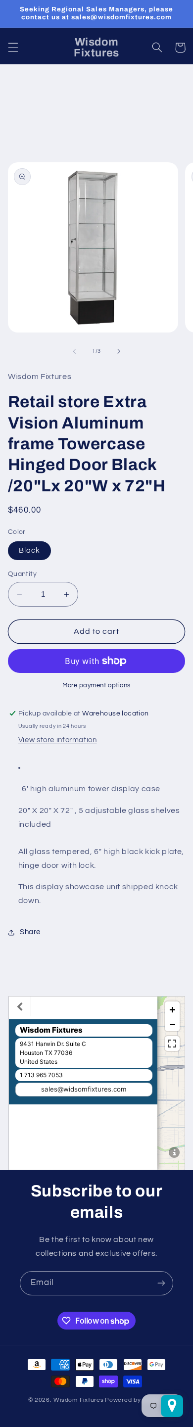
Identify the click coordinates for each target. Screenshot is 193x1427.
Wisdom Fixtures (78, 1400)
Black (29, 550)
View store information (57, 740)
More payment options (96, 685)
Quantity (22, 574)
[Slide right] (119, 351)
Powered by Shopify (135, 1400)
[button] (12, 47)
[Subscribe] (161, 1283)
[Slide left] (74, 351)
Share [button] (30, 932)
